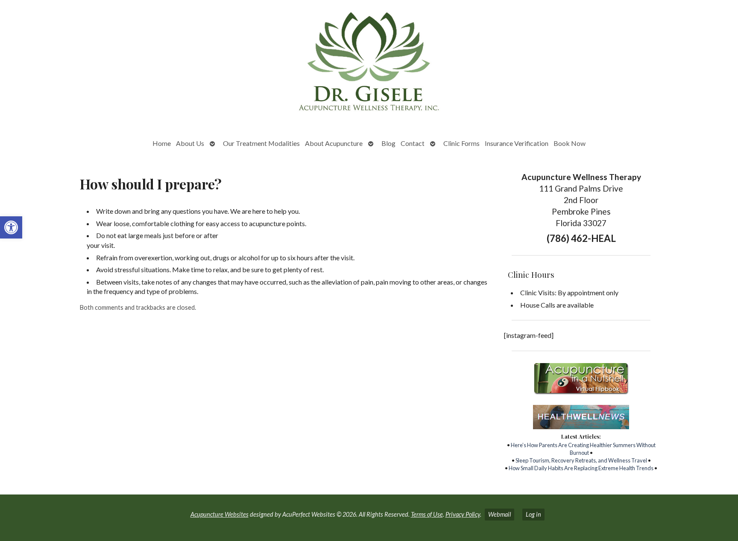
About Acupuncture (334, 143)
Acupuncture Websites (219, 514)
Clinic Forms (461, 143)
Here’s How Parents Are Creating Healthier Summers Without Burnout (583, 449)
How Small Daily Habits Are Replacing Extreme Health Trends (581, 468)
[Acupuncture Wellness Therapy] (369, 64)
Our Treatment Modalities (261, 143)
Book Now (570, 143)
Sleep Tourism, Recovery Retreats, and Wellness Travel (581, 460)
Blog (388, 143)
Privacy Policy (462, 514)
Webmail (499, 514)
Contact (413, 143)
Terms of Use (427, 514)
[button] (11, 227)
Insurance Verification (516, 143)
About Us (190, 143)
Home (161, 143)
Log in (533, 514)
